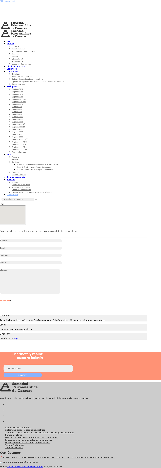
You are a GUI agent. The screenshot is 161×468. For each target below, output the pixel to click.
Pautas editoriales (19, 152)
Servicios (15, 162)
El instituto (16, 74)
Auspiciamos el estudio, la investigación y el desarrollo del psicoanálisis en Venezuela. (44, 398)
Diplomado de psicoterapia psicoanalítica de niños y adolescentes (38, 81)
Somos (10, 43)
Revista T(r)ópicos (14, 445)
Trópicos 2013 (17, 109)
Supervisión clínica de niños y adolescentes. (34, 167)
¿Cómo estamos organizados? (24, 51)
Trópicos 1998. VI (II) (19, 147)
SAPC (9, 154)
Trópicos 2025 (17, 89)
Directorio (15, 54)
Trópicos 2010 (17, 114)
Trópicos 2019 (17, 107)
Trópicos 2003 (17, 132)
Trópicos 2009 (17, 117)
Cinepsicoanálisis (16, 177)
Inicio (9, 41)
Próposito (15, 157)
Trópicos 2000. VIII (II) (20, 139)
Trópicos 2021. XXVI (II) (20, 99)
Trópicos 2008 (17, 119)
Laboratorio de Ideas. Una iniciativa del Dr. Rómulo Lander (34, 192)
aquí (16, 338)
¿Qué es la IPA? (17, 59)
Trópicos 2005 (17, 129)
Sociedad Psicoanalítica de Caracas (25, 466)
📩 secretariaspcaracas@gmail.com (19, 462)
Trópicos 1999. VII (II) (19, 142)
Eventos (11, 179)
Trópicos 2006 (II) (18, 127)
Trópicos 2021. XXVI (19, 102)
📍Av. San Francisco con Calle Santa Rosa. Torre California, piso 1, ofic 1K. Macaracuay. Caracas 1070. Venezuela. (57, 457)
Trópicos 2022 (17, 97)
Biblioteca (12, 69)
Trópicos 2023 (17, 94)
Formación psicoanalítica (22, 76)
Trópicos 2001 (17, 134)
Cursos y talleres (18, 84)
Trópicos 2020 (17, 104)
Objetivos (15, 46)
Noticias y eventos (19, 175)
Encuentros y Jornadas (21, 185)
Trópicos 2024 (17, 92)
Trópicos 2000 (17, 137)
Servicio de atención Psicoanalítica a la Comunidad (37, 165)
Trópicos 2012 (17, 112)
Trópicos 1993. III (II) (19, 149)
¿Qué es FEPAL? (17, 61)
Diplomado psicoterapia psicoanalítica (27, 79)
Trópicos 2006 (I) (18, 124)
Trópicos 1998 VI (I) (19, 144)
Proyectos (15, 172)
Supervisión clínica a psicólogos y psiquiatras (35, 170)
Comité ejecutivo (18, 49)
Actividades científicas (21, 187)
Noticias (15, 182)
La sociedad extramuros (21, 64)
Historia (15, 56)
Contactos (12, 194)
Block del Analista (16, 66)
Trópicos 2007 (17, 122)
